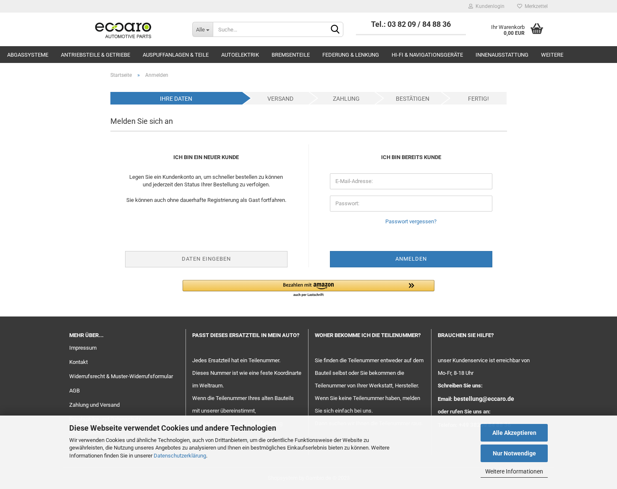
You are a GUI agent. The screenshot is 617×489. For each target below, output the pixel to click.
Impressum (83, 348)
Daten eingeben (206, 259)
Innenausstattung (502, 55)
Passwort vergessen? (411, 221)
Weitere (552, 55)
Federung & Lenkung (350, 55)
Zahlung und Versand (94, 405)
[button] (308, 289)
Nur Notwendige (514, 453)
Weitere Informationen (514, 471)
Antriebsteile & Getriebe (95, 55)
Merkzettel (535, 6)
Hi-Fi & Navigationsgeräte (427, 55)
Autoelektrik (240, 55)
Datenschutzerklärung (180, 455)
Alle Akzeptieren (514, 432)
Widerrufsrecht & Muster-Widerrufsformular (121, 376)
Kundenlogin (489, 6)
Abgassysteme (27, 55)
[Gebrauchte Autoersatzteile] (124, 29)
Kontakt (78, 362)
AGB (74, 390)
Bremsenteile (291, 55)
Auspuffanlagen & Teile (176, 55)
